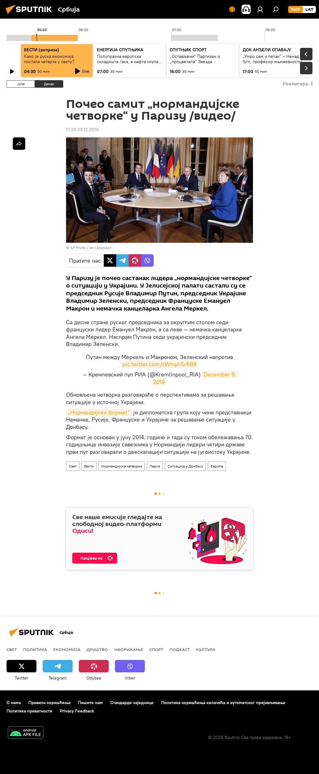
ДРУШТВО (97, 649)
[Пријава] (260, 9)
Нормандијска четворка (121, 466)
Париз (155, 466)
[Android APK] (25, 733)
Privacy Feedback (77, 711)
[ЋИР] (295, 9)
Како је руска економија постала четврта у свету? (49, 58)
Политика (35, 649)
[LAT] (309, 9)
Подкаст (179, 649)
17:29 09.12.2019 (82, 129)
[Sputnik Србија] (30, 14)
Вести (89, 466)
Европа (217, 466)
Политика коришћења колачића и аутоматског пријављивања (223, 702)
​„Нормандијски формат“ (99, 412)
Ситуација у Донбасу (185, 466)
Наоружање (128, 649)
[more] (19, 143)
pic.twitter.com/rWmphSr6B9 (159, 364)
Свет (73, 466)
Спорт (156, 649)
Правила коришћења (49, 702)
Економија (66, 649)
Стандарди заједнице (132, 702)
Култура (205, 649)
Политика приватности (29, 711)
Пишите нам (90, 702)
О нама (14, 702)
